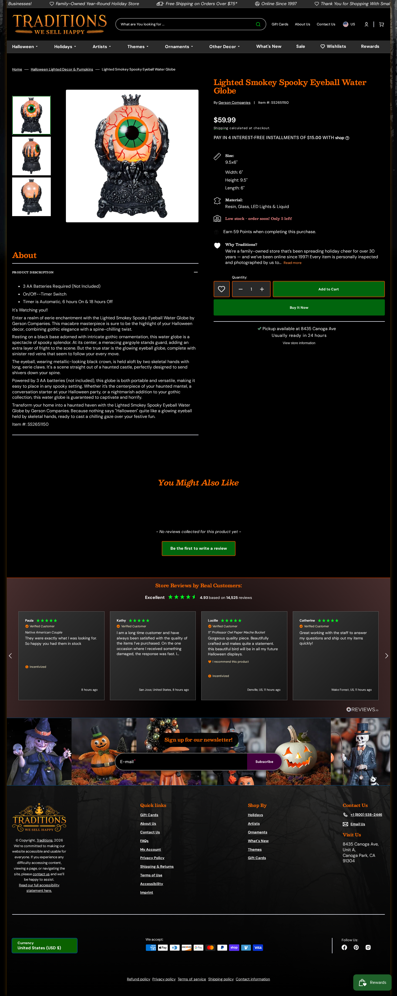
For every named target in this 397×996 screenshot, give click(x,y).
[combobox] (190, 24)
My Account (150, 849)
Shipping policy (221, 979)
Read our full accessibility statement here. (39, 888)
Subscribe (264, 761)
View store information (299, 343)
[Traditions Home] (59, 24)
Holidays (255, 815)
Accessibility (151, 883)
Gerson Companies (234, 102)
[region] (198, 655)
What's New (258, 841)
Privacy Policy (152, 858)
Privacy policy (164, 979)
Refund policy (138, 979)
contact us (41, 874)
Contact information (253, 979)
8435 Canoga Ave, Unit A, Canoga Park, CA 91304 (361, 852)
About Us (148, 823)
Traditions (45, 840)
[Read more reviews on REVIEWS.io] (362, 710)
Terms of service (192, 979)
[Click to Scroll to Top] (387, 964)
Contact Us (150, 832)
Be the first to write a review (198, 548)
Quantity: (239, 277)
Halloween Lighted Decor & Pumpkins (62, 69)
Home (17, 69)
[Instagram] (368, 947)
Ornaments (257, 832)
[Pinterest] (356, 947)
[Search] (259, 24)
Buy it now (299, 307)
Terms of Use (151, 875)
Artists (254, 823)
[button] (366, 24)
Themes (255, 849)
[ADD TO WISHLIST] (222, 289)
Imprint (146, 892)
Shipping (221, 128)
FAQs (144, 841)
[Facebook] (344, 947)
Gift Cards (149, 815)
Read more (293, 262)
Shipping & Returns (157, 866)
